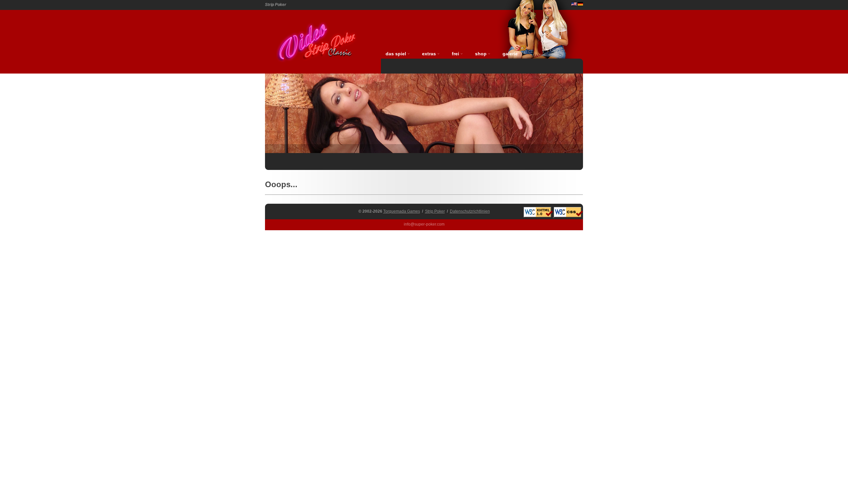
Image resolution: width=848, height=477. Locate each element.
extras (429, 53)
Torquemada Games (401, 211)
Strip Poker (435, 211)
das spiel (396, 53)
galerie (510, 53)
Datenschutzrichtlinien (470, 211)
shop (481, 53)
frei (455, 53)
